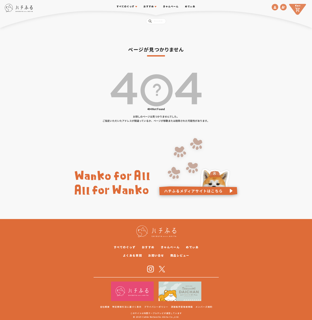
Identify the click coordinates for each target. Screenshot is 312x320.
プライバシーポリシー (156, 306)
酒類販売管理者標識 (182, 306)
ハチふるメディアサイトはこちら (193, 190)
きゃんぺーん (171, 6)
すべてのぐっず (126, 6)
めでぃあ (190, 6)
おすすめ (148, 247)
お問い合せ (156, 255)
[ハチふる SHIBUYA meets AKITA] (19, 8)
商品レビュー (179, 255)
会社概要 (105, 306)
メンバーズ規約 (203, 306)
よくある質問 (132, 255)
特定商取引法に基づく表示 (126, 306)
